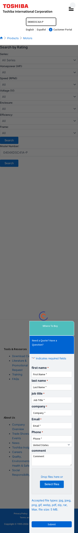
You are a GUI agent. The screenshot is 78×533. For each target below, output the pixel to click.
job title (38, 393)
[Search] (54, 22)
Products (13, 38)
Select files (51, 484)
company (39, 406)
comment (39, 450)
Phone (37, 432)
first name (40, 368)
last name (40, 380)
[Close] (73, 5)
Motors (27, 38)
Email (36, 419)
